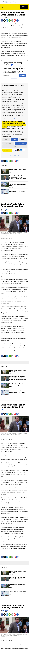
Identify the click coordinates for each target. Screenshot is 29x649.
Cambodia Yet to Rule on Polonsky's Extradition (13, 205)
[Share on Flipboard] (15, 20)
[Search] (25, 2)
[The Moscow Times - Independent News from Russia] (9, 2)
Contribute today (24, 7)
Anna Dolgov (5, 209)
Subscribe (22, 75)
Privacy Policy (14, 78)
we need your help (10, 118)
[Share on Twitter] (4, 20)
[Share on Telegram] (7, 20)
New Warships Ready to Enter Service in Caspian (13, 13)
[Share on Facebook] (2, 20)
